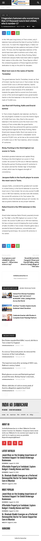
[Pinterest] (13, 33)
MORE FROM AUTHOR (27, 288)
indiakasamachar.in (9, 26)
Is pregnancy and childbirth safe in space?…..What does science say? (10, 261)
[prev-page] (3, 325)
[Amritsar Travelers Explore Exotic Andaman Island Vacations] (7, 308)
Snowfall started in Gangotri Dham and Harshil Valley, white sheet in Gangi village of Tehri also (30, 262)
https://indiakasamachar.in (20, 278)
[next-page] (6, 325)
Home (2, 7)
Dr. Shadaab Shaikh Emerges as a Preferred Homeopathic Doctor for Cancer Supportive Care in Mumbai (19, 478)
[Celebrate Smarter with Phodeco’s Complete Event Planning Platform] (7, 317)
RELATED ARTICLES (10, 288)
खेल (7, 15)
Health (4, 483)
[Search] (38, 2)
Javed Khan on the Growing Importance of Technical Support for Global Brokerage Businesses (19, 458)
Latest (8, 7)
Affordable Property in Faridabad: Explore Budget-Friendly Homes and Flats (19, 467)
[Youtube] (20, 443)
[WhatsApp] (18, 33)
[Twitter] (9, 33)
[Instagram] (9, 443)
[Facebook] (4, 33)
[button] (3, 2)
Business (5, 463)
